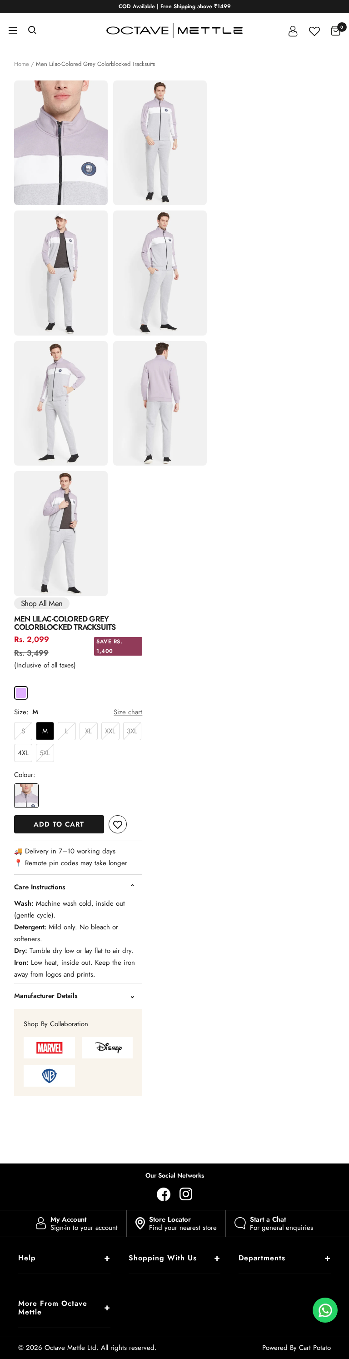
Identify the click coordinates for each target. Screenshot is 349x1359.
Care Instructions (39, 887)
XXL (110, 731)
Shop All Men (42, 603)
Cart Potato (315, 1348)
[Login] (293, 30)
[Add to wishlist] (118, 824)
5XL (45, 753)
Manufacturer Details (46, 996)
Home (21, 64)
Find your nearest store (183, 1223)
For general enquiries (281, 1223)
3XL (132, 731)
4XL (23, 753)
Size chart (128, 712)
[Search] (32, 30)
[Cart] (335, 30)
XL (88, 731)
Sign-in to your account (84, 1223)
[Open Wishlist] (314, 30)
